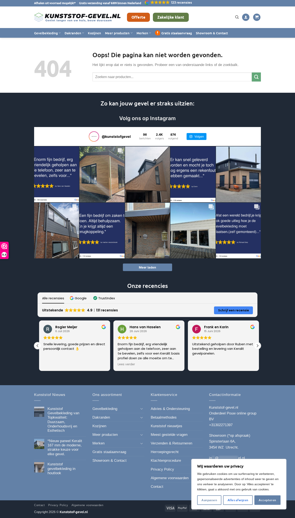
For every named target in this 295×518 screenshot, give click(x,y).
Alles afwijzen (238, 500)
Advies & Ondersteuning (170, 409)
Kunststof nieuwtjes (166, 426)
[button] (169, 2)
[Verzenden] (256, 76)
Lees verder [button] (125, 364)
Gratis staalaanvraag (176, 33)
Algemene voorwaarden (170, 478)
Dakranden (73, 33)
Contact (157, 487)
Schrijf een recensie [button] (233, 310)
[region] (238, 484)
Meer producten (117, 33)
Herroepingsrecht (165, 452)
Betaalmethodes (164, 417)
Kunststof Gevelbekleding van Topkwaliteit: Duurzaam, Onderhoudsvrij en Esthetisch (63, 420)
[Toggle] (141, 408)
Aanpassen (209, 500)
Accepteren (267, 500)
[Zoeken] (237, 17)
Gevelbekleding (46, 33)
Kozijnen (94, 33)
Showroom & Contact (212, 33)
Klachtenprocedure (166, 460)
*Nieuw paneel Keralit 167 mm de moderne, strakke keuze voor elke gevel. (65, 447)
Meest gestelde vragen (169, 435)
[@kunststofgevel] (94, 136)
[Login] (245, 17)
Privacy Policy (162, 469)
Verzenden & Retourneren (171, 443)
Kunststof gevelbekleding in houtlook (61, 468)
